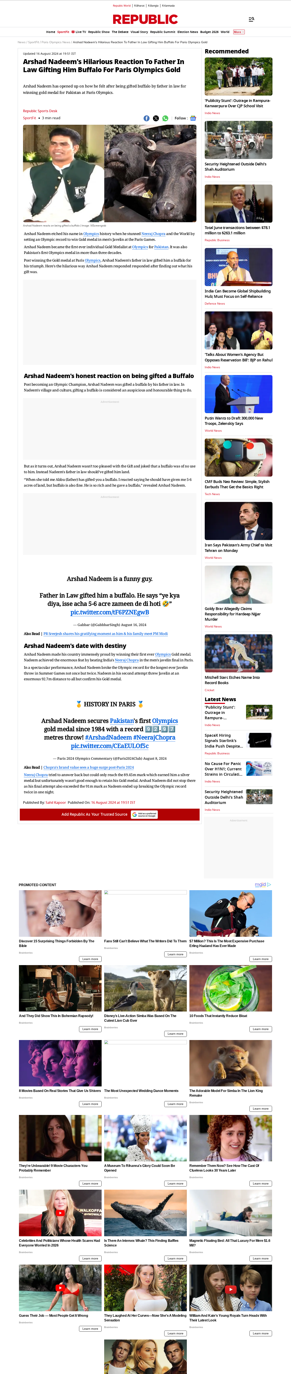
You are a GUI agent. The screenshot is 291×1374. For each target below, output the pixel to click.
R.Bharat (139, 6)
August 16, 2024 (133, 624)
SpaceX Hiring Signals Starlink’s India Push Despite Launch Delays (222, 743)
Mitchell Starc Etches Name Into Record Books (232, 680)
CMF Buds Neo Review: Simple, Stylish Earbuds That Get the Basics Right (237, 484)
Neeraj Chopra (153, 233)
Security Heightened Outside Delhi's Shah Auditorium (235, 166)
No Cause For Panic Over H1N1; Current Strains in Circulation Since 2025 (224, 772)
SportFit (29, 118)
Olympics (91, 233)
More (237, 32)
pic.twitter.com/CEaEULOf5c (109, 746)
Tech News (212, 494)
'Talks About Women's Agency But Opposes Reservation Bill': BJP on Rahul (238, 357)
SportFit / (34, 42)
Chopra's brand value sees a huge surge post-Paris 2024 (88, 767)
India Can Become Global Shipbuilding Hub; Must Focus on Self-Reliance (238, 293)
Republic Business (217, 240)
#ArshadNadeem (108, 737)
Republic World (122, 6)
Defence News (215, 303)
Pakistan (161, 246)
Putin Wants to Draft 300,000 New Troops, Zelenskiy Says (234, 420)
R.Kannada (168, 6)
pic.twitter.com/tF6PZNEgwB (110, 612)
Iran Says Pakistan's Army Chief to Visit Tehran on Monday (238, 547)
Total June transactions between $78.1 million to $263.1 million (237, 230)
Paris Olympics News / (57, 42)
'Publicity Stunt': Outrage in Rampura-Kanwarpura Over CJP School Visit (238, 103)
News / (22, 42)
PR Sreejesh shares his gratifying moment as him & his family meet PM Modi (105, 633)
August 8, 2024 (155, 758)
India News (212, 113)
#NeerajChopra (154, 737)
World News (213, 430)
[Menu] (249, 19)
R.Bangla (153, 6)
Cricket (209, 690)
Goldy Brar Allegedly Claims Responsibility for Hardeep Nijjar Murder (233, 614)
